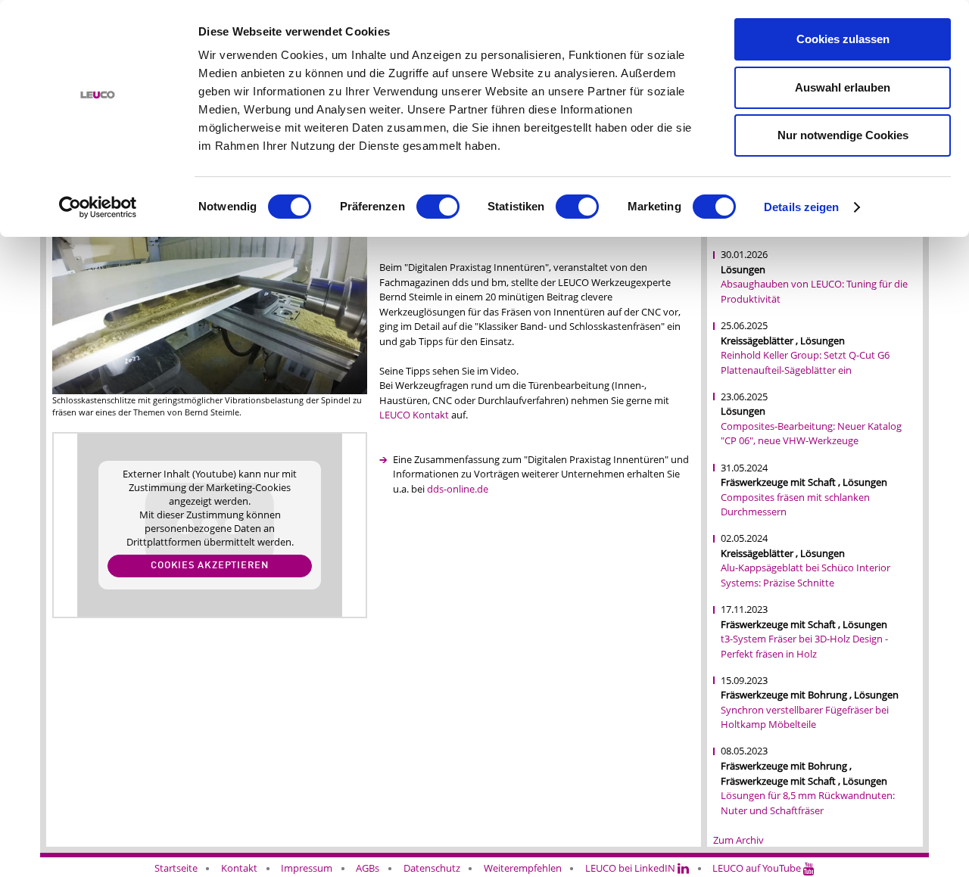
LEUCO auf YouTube (757, 868)
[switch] (438, 206)
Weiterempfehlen (523, 868)
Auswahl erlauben (842, 87)
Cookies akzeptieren (210, 566)
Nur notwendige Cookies (842, 135)
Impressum (306, 868)
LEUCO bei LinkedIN (631, 868)
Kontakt (239, 868)
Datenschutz (431, 868)
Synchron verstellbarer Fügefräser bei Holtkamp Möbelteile (805, 717)
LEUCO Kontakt (414, 414)
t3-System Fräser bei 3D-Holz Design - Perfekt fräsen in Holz (804, 646)
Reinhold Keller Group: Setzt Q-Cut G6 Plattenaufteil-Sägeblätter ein (805, 362)
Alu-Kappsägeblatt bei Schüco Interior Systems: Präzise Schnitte (805, 575)
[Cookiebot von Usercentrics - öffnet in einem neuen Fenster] (98, 207)
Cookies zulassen (843, 39)
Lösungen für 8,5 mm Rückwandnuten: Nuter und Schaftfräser (808, 802)
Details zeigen (801, 207)
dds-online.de (457, 489)
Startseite (176, 868)
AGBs (367, 868)
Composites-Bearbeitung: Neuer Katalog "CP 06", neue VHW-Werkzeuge (811, 433)
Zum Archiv (738, 840)
